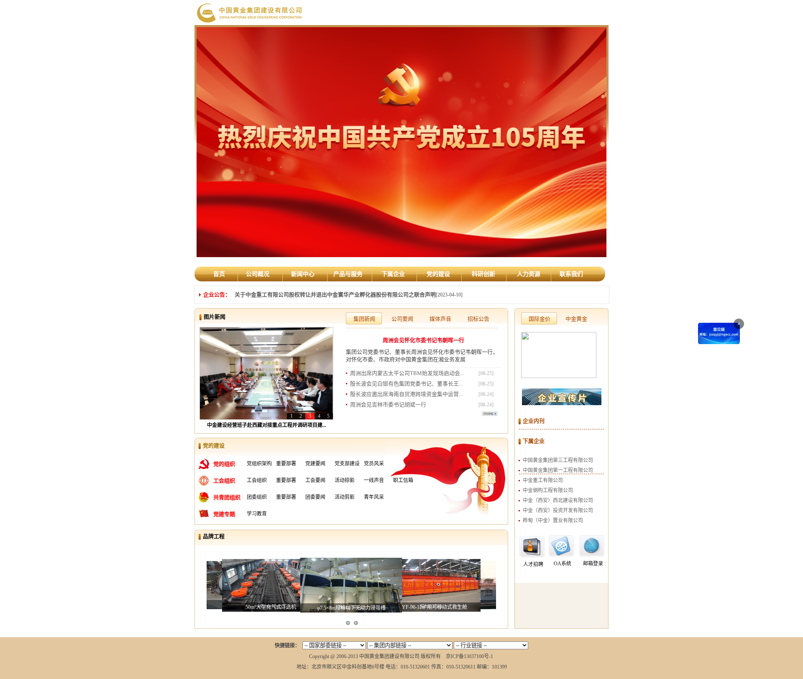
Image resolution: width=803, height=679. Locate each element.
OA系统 (562, 564)
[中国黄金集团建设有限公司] (249, 12)
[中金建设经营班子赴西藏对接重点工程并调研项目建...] (266, 373)
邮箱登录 (593, 564)
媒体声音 (440, 319)
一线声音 (374, 480)
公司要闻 (402, 319)
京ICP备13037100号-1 (469, 656)
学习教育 (257, 514)
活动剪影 (345, 497)
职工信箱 (403, 480)
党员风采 (374, 464)
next (356, 623)
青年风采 (374, 497)
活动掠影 (345, 480)
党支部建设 (347, 464)
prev (348, 623)
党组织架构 (259, 464)
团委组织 (257, 497)
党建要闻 (315, 464)
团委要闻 (315, 497)
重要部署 (286, 464)
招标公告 (478, 319)
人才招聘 (533, 564)
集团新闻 (364, 319)
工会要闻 (315, 480)
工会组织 (257, 480)
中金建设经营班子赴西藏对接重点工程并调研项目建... (266, 425)
